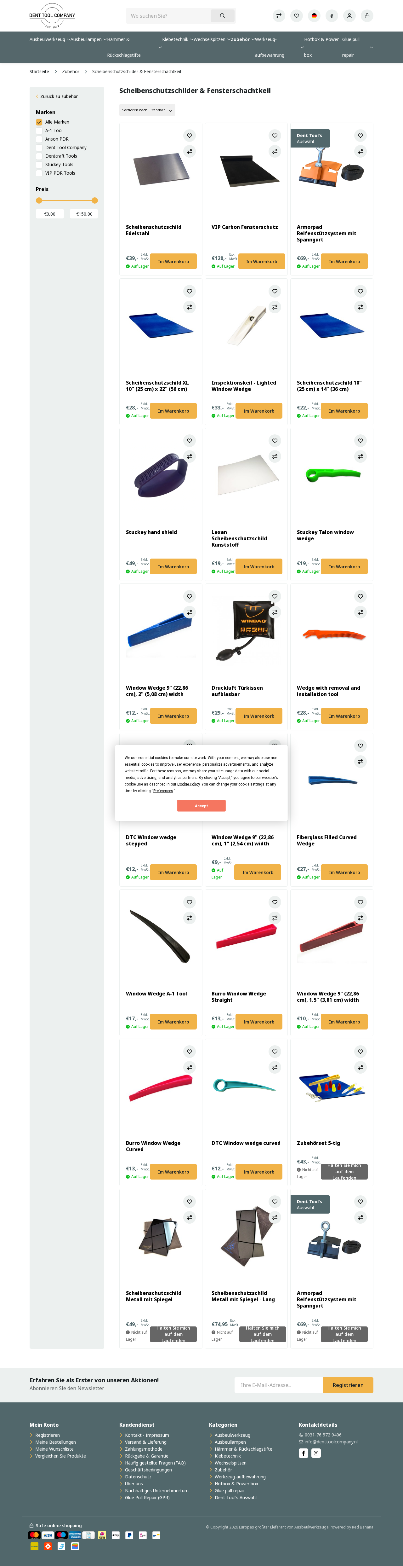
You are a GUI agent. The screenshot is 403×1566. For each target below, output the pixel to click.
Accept (201, 805)
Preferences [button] (163, 791)
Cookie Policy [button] (188, 784)
